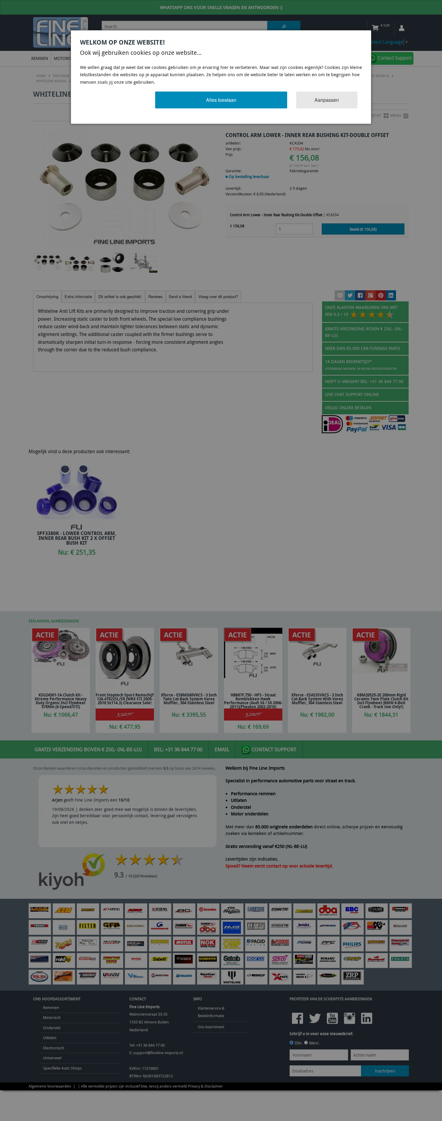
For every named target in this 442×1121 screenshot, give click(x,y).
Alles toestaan (221, 99)
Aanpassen (327, 99)
